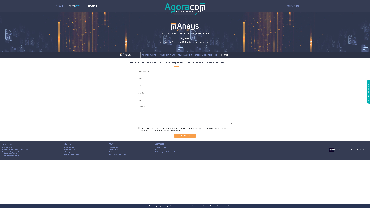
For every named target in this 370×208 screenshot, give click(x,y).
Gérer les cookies (222, 206)
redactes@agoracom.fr (11, 155)
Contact (291, 6)
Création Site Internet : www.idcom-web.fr (346, 150)
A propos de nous (160, 147)
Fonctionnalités (149, 55)
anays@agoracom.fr (10, 154)
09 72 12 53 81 (8, 147)
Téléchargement (185, 55)
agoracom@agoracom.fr (12, 152)
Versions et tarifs (167, 55)
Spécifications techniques (206, 55)
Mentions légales (160, 152)
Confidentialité (171, 152)
